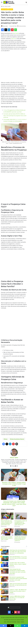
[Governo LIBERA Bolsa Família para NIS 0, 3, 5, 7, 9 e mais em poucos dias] (4, 598)
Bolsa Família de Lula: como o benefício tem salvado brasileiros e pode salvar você (6, 522)
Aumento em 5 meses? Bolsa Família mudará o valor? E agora (7, 538)
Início (3, 6)
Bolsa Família (7, 6)
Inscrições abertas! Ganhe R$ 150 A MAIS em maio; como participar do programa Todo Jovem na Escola (14, 115)
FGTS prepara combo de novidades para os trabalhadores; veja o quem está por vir (21, 522)
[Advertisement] (14, 67)
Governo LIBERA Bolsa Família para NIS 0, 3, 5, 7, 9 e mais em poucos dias (17, 598)
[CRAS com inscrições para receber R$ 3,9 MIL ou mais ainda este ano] (4, 585)
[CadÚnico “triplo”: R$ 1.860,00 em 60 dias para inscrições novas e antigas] (4, 591)
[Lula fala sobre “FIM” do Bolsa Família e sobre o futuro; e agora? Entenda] (4, 564)
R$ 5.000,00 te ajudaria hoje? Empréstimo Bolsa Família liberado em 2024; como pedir (18, 579)
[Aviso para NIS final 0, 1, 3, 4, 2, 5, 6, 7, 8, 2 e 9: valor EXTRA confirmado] (4, 558)
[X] (12, 466)
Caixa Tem (13, 38)
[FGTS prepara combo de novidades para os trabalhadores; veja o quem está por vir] (21, 516)
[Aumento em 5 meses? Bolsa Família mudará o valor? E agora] (7, 531)
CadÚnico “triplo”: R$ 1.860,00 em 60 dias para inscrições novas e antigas (18, 591)
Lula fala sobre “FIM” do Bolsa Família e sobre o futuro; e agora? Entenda (18, 564)
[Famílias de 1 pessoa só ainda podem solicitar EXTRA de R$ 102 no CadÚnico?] (21, 531)
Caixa (5, 439)
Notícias (10, 9)
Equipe (18, 621)
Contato (22, 621)
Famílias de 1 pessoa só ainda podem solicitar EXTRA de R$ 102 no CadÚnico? (20, 538)
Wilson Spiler (5, 26)
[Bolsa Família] (8, 2)
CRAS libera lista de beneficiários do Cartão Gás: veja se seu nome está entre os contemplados (18, 552)
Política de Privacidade (11, 621)
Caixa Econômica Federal (17, 439)
